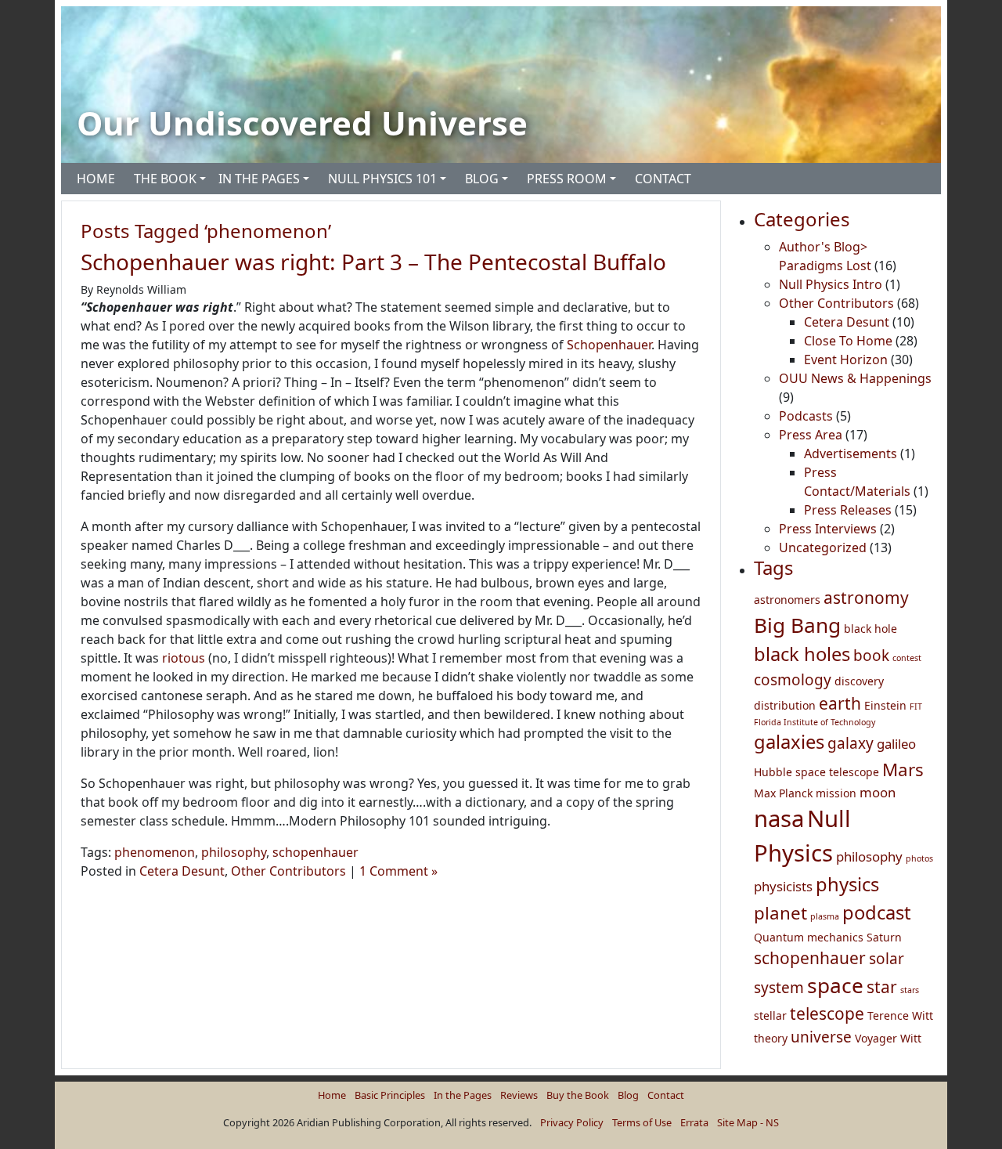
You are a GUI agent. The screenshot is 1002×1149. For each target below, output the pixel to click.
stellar (770, 1015)
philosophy (233, 852)
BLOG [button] (482, 178)
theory (771, 1038)
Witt (910, 1038)
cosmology (792, 680)
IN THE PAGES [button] (259, 178)
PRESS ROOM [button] (567, 178)
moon (878, 792)
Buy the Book (577, 1095)
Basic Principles (390, 1095)
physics (847, 884)
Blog (628, 1095)
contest (906, 657)
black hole (870, 628)
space (835, 985)
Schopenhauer (609, 344)
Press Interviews (828, 528)
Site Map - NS (748, 1122)
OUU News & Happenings (855, 378)
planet (780, 913)
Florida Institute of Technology (814, 722)
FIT (916, 706)
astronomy (866, 598)
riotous (183, 658)
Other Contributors (288, 871)
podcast (876, 912)
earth (840, 703)
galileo (896, 744)
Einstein (885, 705)
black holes (802, 654)
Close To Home (848, 340)
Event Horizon (846, 359)
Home (332, 1095)
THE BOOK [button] (165, 178)
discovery (859, 681)
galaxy (850, 743)
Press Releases (848, 509)
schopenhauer (315, 852)
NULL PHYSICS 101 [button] (382, 178)
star (882, 987)
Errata (694, 1122)
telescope (827, 1013)
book (871, 655)
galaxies (789, 741)
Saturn (884, 937)
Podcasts (806, 416)
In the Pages (463, 1095)
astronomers (787, 599)
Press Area (810, 434)
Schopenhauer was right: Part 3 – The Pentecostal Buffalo (373, 261)
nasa (779, 818)
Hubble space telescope (816, 771)
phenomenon (154, 852)
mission (836, 793)
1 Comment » (398, 871)
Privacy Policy (572, 1122)
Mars (903, 769)
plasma (824, 916)
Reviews (519, 1095)
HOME (96, 178)
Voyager (876, 1038)
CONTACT (663, 178)
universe (821, 1037)
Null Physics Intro (830, 284)
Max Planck (783, 793)
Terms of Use (642, 1122)
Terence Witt (900, 1015)
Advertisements (850, 453)
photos (919, 858)
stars (909, 990)
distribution (785, 705)
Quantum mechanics (808, 937)
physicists (783, 886)
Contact (665, 1095)
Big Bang (797, 625)
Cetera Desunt (182, 871)
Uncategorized (823, 547)
